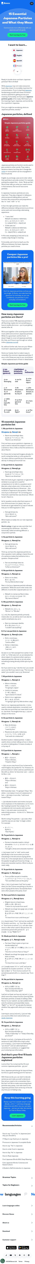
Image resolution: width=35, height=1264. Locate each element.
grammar (9, 86)
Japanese (28, 90)
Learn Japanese (17, 1116)
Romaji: (15, 432)
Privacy (27, 1261)
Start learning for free (17, 35)
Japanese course (12, 342)
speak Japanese (6, 1018)
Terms (20, 1261)
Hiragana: (5, 432)
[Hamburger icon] (32, 3)
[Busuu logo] (5, 3)
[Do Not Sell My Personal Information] (2, 1261)
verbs (3, 171)
